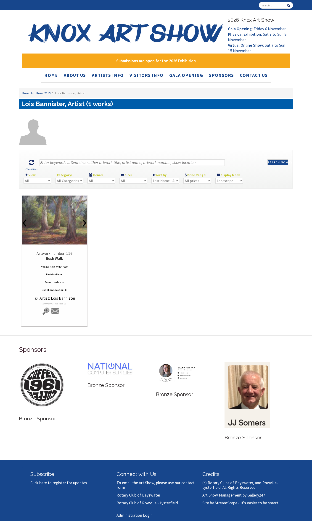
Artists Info (108, 75)
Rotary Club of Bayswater (138, 495)
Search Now (278, 162)
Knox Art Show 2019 (37, 93)
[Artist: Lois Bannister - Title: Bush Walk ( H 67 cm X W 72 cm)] (54, 220)
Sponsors (221, 75)
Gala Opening (186, 75)
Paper (59, 274)
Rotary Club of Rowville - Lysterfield (147, 502)
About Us (75, 75)
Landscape (58, 282)
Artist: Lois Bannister (57, 298)
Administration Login (134, 515)
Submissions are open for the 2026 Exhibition (156, 60)
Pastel (49, 274)
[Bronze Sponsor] (42, 385)
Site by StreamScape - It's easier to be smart (240, 502)
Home (51, 75)
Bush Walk (54, 258)
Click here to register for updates (58, 482)
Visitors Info (146, 75)
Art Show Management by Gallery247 (233, 495)
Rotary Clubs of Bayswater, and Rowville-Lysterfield (240, 485)
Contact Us (254, 75)
